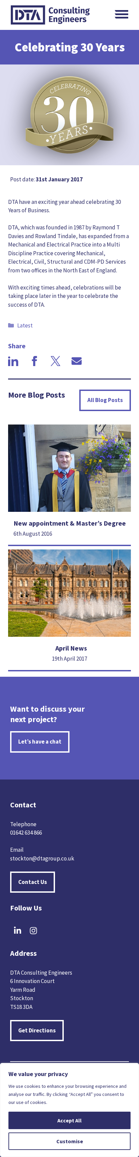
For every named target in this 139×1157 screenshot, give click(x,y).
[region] (69, 1110)
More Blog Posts (36, 395)
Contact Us (32, 882)
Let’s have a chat (39, 741)
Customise (69, 1141)
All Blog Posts (105, 400)
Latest (25, 325)
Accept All (69, 1120)
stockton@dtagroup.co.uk (42, 858)
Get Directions (37, 1030)
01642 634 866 (26, 832)
